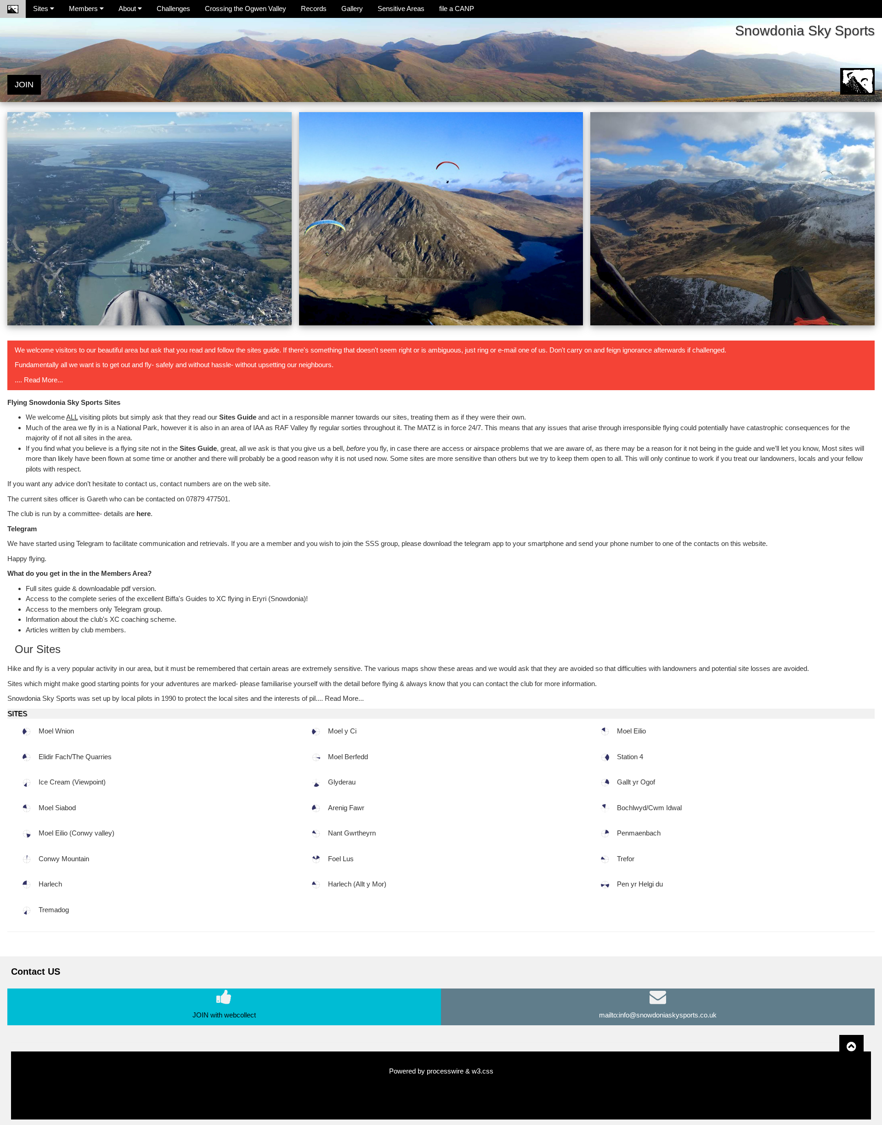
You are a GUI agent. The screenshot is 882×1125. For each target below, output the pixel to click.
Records (314, 8)
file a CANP (456, 8)
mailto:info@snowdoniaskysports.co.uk (658, 1015)
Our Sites (38, 649)
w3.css (482, 1071)
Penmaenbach (639, 833)
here (143, 513)
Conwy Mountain (64, 859)
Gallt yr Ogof (636, 782)
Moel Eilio (631, 731)
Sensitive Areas (401, 8)
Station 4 (630, 757)
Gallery (352, 8)
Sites (41, 8)
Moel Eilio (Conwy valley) (76, 833)
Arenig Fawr (346, 808)
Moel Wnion (56, 731)
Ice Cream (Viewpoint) (72, 782)
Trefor (625, 859)
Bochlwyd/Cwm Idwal (649, 808)
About (128, 8)
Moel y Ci (342, 731)
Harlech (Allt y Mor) (357, 884)
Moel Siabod (57, 808)
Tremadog (54, 910)
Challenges (173, 8)
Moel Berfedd (348, 757)
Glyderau (342, 782)
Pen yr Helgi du (640, 884)
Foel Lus (341, 859)
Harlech (50, 884)
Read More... (42, 380)
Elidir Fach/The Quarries (75, 757)
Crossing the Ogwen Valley (245, 8)
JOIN (24, 84)
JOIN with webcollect (224, 1015)
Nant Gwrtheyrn (352, 833)
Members (84, 8)
